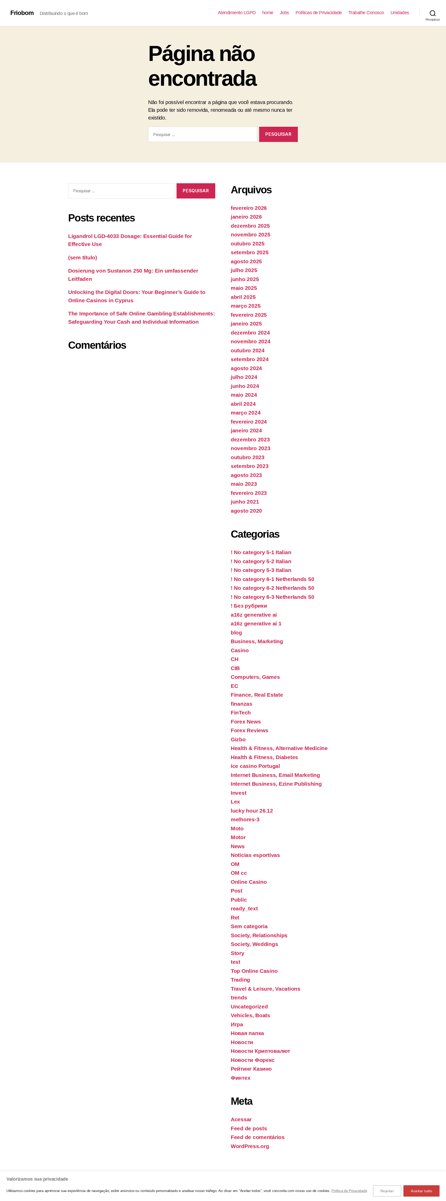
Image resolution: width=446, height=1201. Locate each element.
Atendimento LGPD (237, 12)
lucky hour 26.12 (252, 811)
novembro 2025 (250, 234)
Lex (235, 802)
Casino (240, 650)
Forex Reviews (249, 730)
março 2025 (245, 306)
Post (236, 891)
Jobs (284, 12)
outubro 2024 (248, 350)
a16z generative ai (254, 615)
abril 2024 (243, 404)
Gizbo (238, 739)
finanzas (241, 704)
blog (236, 632)
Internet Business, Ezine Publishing (276, 784)
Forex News (246, 722)
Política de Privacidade (349, 1191)
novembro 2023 (250, 448)
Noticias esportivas (255, 855)
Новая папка (247, 1033)
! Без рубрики (249, 606)
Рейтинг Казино (251, 1069)
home (267, 12)
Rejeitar (387, 1191)
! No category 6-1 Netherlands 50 (272, 579)
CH (234, 659)
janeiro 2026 (246, 217)
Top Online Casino (254, 971)
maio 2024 (244, 395)
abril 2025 (243, 297)
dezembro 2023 (250, 439)
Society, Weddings (254, 944)
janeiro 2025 (246, 324)
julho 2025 (244, 270)
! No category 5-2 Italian (261, 561)
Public (239, 900)
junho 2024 (245, 386)
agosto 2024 (246, 368)
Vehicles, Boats (250, 1015)
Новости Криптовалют (260, 1051)
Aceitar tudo (421, 1191)
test (235, 962)
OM (235, 864)
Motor (238, 837)
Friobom (22, 13)
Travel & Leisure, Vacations (265, 989)
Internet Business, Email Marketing (275, 775)
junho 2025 (245, 279)
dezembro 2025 (250, 226)
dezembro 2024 (250, 333)
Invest (238, 793)
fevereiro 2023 (249, 493)
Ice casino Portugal (255, 766)
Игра (237, 1024)
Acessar (241, 1119)
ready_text (244, 908)
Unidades (400, 12)
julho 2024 (244, 377)
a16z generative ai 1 (256, 623)
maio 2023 (244, 484)
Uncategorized (249, 1006)
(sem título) (82, 257)
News (238, 846)
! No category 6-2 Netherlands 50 (272, 588)
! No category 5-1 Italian (261, 552)
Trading (240, 980)
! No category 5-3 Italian (261, 570)
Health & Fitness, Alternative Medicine (279, 748)
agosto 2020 (246, 511)
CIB (235, 668)
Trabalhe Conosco (366, 12)
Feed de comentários (258, 1137)
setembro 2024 (250, 359)
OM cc (239, 873)
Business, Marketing (257, 641)
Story (237, 953)
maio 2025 (244, 288)
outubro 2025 (248, 243)
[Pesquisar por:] (201, 135)
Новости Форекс (253, 1060)
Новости (242, 1042)
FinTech (241, 712)
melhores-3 (245, 819)
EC (234, 686)
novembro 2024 (250, 341)
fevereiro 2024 (249, 422)
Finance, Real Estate (257, 695)
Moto (237, 828)
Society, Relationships (259, 935)
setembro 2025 (250, 252)
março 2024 (245, 413)
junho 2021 (245, 502)
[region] (223, 1186)
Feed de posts (249, 1128)
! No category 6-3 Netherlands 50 (272, 597)
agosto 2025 (246, 261)
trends (239, 997)
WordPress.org (250, 1146)
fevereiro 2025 (249, 315)
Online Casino (249, 882)
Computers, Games (255, 677)
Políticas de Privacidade (319, 12)
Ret (235, 917)
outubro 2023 (248, 457)
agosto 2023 (246, 475)
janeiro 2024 (246, 430)
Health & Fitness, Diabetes (264, 757)
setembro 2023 (250, 466)
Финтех (240, 1078)
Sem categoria (249, 926)
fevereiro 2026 (249, 208)
